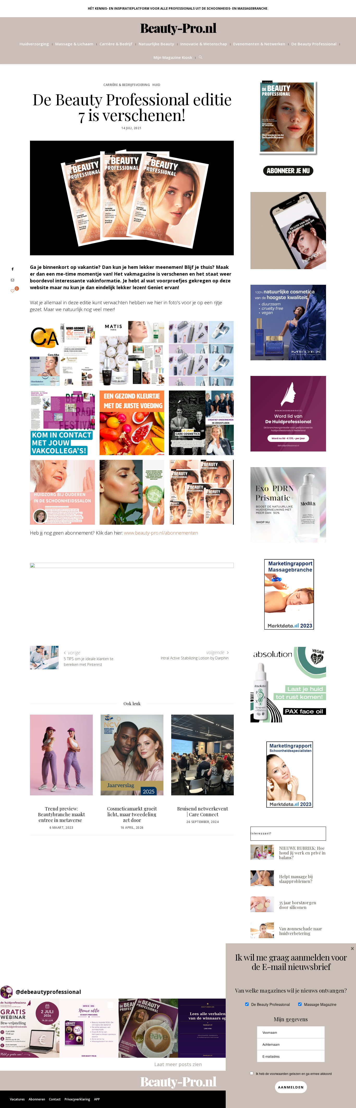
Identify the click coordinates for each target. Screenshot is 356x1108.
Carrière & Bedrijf (116, 43)
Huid (156, 85)
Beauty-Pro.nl (178, 27)
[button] (29, 1028)
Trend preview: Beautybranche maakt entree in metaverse (61, 814)
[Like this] (12, 290)
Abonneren (37, 1099)
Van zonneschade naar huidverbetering (300, 931)
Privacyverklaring (77, 1099)
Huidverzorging (34, 43)
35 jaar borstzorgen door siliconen (297, 905)
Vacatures (17, 1099)
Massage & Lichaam (74, 43)
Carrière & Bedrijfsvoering (126, 85)
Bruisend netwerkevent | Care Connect (202, 812)
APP (97, 1099)
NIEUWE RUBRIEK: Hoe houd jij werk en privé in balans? (302, 852)
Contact (55, 1099)
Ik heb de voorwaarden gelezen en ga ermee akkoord (294, 1073)
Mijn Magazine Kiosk (173, 57)
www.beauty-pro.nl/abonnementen (161, 533)
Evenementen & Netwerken (259, 43)
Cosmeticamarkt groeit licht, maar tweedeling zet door (132, 814)
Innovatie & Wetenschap (203, 43)
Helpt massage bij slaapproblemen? (296, 879)
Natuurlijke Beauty (156, 43)
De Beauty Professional (313, 43)
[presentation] (41, 764)
